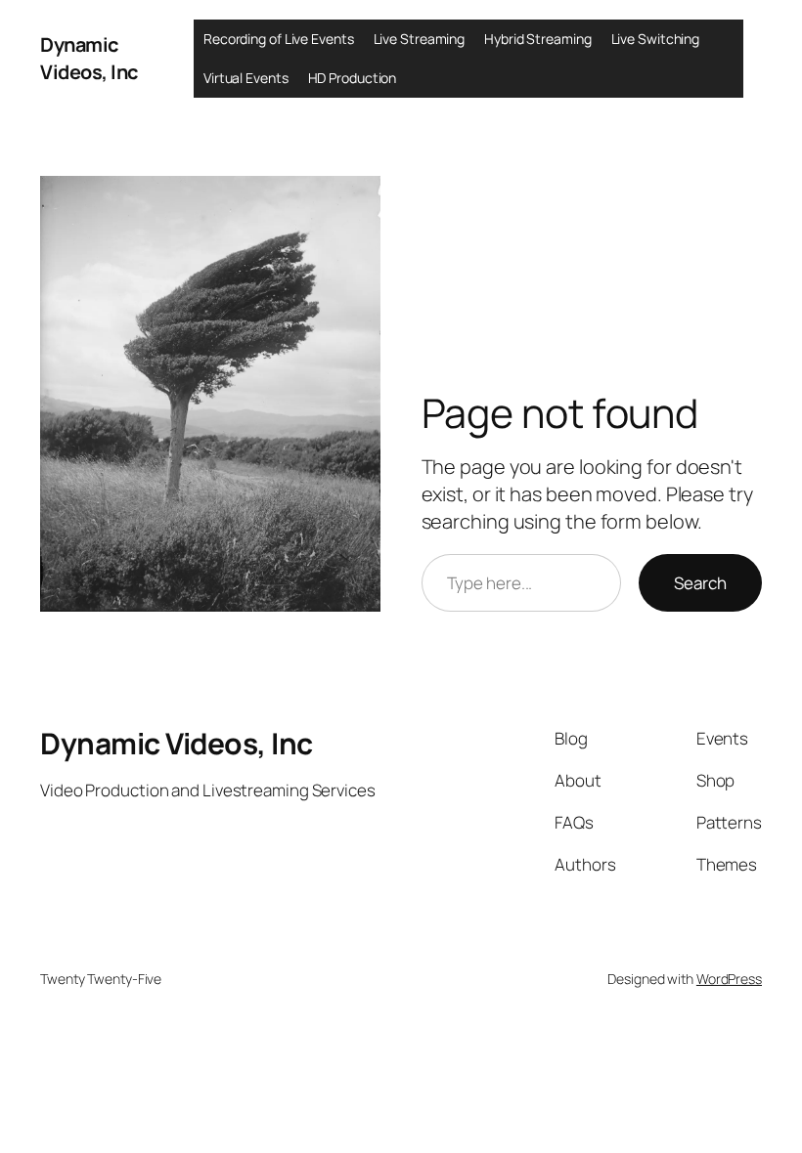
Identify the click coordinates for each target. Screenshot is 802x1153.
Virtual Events (246, 77)
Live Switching (655, 38)
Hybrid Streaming (537, 38)
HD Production (352, 77)
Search (700, 583)
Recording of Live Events (278, 38)
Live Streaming (420, 38)
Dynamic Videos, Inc (89, 58)
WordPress (729, 978)
